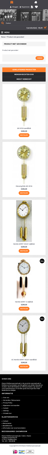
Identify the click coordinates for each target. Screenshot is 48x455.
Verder (39, 58)
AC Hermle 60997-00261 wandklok (24, 360)
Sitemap (6, 410)
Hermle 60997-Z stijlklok (24, 302)
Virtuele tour (7, 413)
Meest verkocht (24, 79)
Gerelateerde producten (24, 70)
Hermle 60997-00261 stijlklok (24, 244)
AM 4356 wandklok (24, 128)
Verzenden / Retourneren (11, 400)
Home (3, 37)
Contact (5, 408)
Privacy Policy (7, 403)
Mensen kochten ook (24, 74)
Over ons (6, 397)
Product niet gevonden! (15, 37)
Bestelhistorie (7, 425)
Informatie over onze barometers (14, 428)
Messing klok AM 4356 (24, 186)
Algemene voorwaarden (11, 405)
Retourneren (7, 423)
